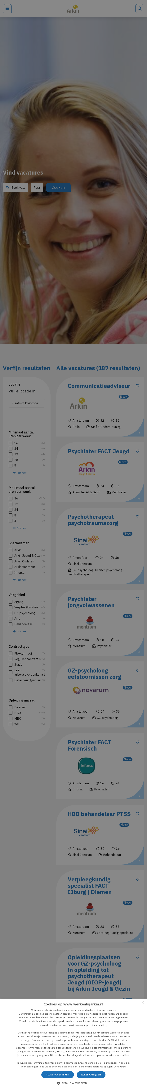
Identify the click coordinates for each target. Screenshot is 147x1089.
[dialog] (73, 1044)
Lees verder (120, 1066)
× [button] (142, 1002)
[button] (73, 1082)
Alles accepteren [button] (57, 1074)
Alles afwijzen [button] (91, 1074)
